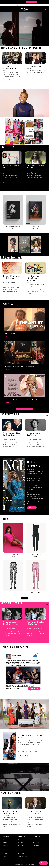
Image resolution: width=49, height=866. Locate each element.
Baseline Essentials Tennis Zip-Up (36, 554)
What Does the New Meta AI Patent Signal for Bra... (35, 812)
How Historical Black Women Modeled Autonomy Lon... (35, 167)
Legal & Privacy (6, 853)
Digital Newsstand (21, 850)
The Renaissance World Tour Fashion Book (13, 226)
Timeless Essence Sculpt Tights (35, 592)
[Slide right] (27, 87)
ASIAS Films (20, 842)
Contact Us (5, 845)
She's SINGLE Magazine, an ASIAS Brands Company (25, 864)
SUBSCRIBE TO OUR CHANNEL (24, 409)
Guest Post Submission (37, 848)
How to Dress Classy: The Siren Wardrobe (34, 434)
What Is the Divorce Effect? (35, 66)
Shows (19, 839)
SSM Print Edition (21, 848)
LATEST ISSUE (32, 507)
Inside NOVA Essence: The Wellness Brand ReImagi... (10, 67)
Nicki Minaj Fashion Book (35, 226)
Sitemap (4, 856)
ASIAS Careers (6, 850)
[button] (2, 9)
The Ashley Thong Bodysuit (13, 554)
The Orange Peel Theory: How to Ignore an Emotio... (11, 623)
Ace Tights (13, 592)
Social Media (20, 845)
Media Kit (35, 839)
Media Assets (5, 848)
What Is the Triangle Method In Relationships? (35, 623)
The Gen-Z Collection (22, 853)
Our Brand (5, 839)
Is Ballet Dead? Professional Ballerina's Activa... (11, 167)
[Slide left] (21, 87)
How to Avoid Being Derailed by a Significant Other (11, 277)
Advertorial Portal (36, 845)
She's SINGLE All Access (22, 856)
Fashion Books (36, 842)
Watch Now (6, 336)
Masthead (5, 842)
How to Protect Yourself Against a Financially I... (10, 812)
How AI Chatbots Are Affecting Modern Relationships (33, 278)
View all (46, 48)
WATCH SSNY (23, 755)
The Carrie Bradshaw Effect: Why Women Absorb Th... (11, 434)
